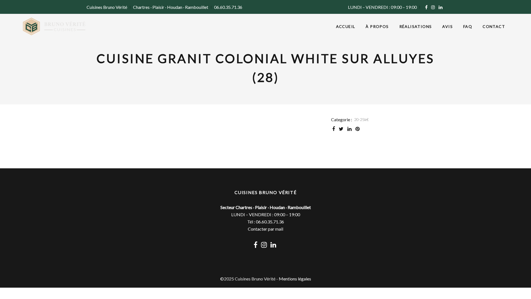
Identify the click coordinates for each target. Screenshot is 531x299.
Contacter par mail (265, 228)
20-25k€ (361, 119)
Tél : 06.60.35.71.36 (265, 221)
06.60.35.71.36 (228, 7)
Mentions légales (295, 278)
